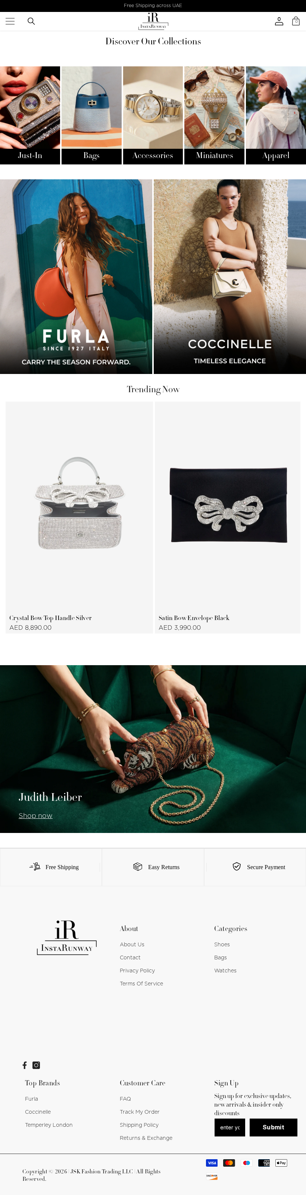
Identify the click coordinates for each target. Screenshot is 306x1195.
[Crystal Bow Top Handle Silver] (79, 505)
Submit (273, 1127)
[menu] (10, 21)
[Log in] (279, 21)
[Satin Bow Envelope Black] (228, 505)
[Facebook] (24, 1065)
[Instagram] (36, 1065)
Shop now (36, 816)
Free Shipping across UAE (153, 5)
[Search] (31, 21)
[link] (51, 867)
